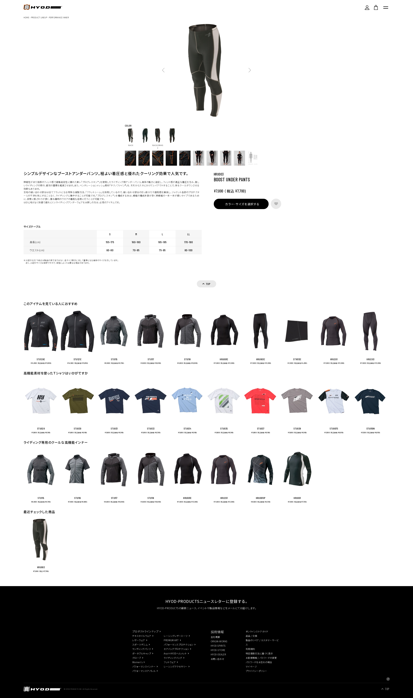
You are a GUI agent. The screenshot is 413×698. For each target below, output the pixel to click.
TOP (387, 689)
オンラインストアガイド (257, 631)
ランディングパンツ (141, 649)
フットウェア (170, 662)
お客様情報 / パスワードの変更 (261, 657)
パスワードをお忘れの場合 (259, 662)
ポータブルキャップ (141, 653)
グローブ (136, 657)
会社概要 (215, 637)
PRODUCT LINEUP (39, 17)
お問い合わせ (217, 659)
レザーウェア (138, 640)
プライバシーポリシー (256, 670)
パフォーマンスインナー (144, 666)
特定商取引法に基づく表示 (259, 653)
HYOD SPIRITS (218, 645)
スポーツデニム (140, 644)
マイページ (251, 666)
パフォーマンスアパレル (144, 670)
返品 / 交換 (251, 635)
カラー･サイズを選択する (242, 204)
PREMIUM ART (171, 640)
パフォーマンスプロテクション (178, 644)
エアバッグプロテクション (176, 649)
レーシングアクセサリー (175, 666)
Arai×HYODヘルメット (175, 653)
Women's (137, 662)
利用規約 (250, 649)
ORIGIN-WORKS (219, 641)
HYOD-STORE (218, 650)
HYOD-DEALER (218, 654)
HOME (26, 17)
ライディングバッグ (173, 657)
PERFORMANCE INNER (59, 17)
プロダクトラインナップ (145, 631)
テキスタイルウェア (141, 635)
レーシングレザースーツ (175, 635)
